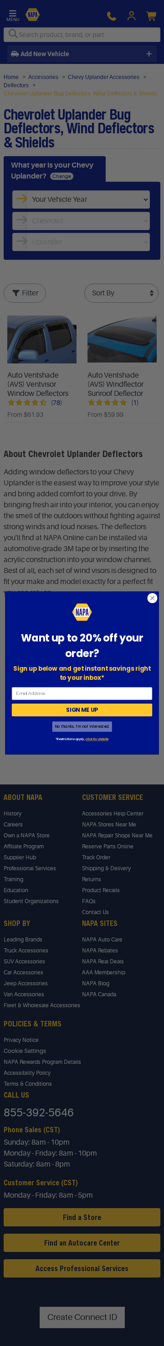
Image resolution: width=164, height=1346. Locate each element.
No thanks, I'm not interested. (82, 726)
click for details (96, 739)
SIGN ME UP (81, 710)
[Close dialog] (152, 598)
